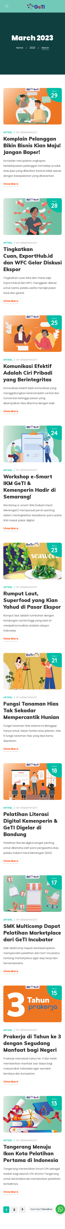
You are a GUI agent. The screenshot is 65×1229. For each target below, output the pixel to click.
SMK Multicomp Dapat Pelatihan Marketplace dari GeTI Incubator (32, 933)
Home (19, 47)
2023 (32, 47)
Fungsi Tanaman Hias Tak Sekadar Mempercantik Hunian (31, 710)
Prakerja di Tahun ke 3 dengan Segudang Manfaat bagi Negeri (32, 1043)
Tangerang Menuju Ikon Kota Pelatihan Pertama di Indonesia (30, 1153)
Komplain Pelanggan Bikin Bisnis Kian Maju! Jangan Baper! (32, 145)
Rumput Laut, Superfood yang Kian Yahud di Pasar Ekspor (32, 600)
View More (10, 184)
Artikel (8, 132)
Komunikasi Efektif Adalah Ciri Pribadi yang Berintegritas (27, 373)
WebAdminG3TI (28, 132)
